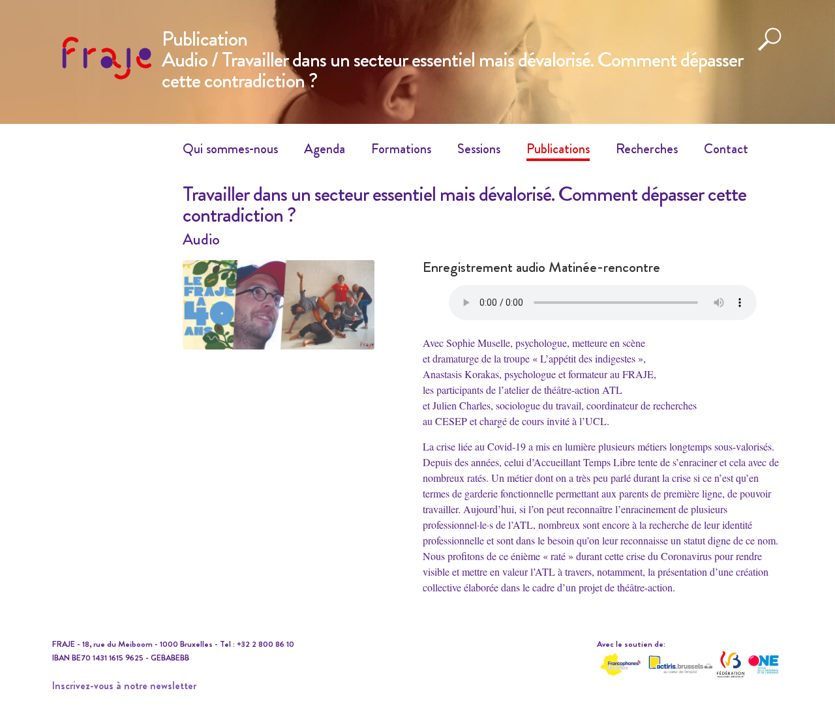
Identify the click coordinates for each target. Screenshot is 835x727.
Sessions (478, 148)
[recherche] (770, 48)
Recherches (647, 148)
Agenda (324, 148)
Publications (558, 148)
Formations (401, 148)
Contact (726, 148)
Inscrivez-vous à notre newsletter (124, 685)
